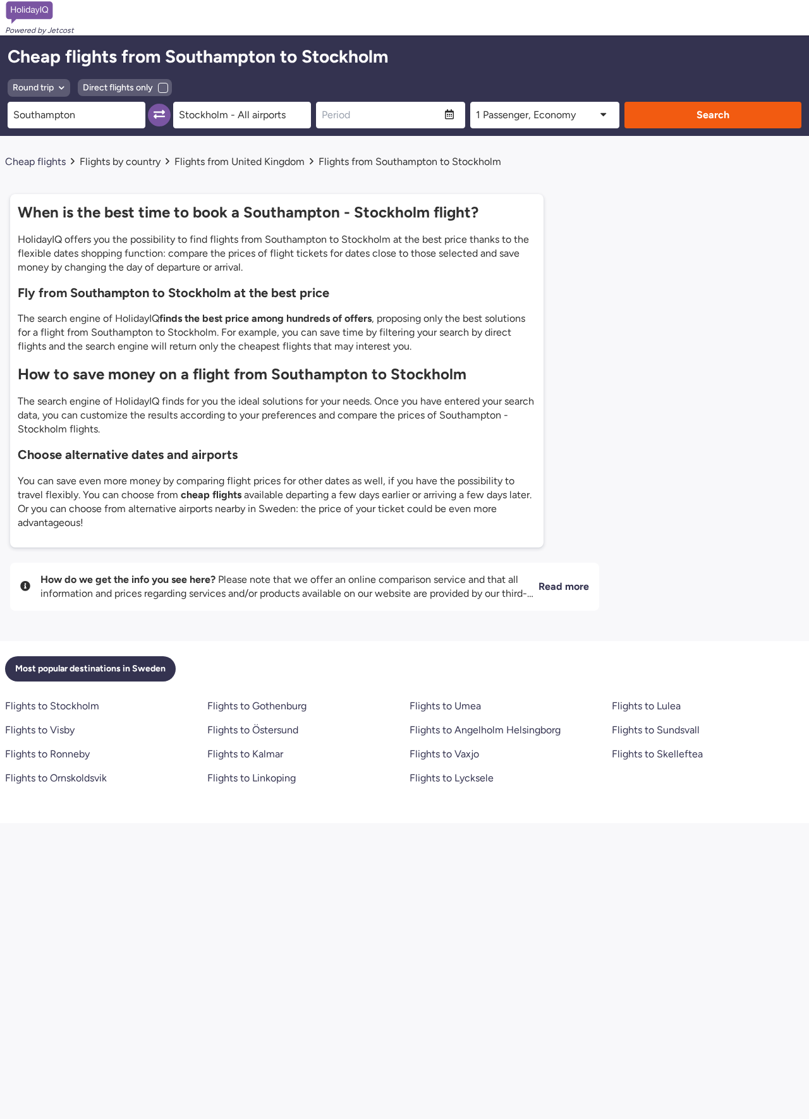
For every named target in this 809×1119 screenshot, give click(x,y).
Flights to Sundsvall (656, 730)
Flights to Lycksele (452, 778)
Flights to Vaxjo (444, 754)
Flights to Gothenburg (257, 706)
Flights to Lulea (646, 706)
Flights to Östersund (252, 730)
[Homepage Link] (39, 12)
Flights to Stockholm (52, 706)
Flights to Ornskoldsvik (56, 778)
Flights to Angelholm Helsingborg (485, 730)
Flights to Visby (40, 730)
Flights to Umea (445, 706)
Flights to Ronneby (47, 754)
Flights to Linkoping (251, 778)
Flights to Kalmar (245, 754)
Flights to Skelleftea (657, 754)
